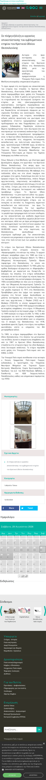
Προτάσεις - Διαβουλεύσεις (14, 685)
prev (1, 611)
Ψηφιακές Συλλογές (11, 671)
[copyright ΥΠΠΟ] (10, 66)
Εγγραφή (41, 16)
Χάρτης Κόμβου (10, 694)
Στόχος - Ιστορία (10, 639)
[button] (23, 769)
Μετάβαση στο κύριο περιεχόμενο (13, 3)
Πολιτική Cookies (33, 767)
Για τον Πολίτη (12, 682)
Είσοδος (33, 16)
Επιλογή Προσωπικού (12, 714)
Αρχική (4, 23)
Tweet (30, 508)
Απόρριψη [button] (33, 775)
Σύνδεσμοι (8, 691)
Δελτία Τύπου (9, 706)
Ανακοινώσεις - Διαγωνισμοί (15, 711)
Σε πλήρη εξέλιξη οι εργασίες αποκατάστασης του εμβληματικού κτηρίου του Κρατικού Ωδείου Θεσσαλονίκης (23, 465)
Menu (40, 8)
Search (27, 8)
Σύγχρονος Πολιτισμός (13, 668)
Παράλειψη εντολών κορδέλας (12, 1)
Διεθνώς (7, 674)
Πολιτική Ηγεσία (10, 642)
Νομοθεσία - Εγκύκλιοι (12, 651)
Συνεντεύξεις (9, 708)
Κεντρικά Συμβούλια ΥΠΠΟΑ (14, 717)
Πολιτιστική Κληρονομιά (13, 662)
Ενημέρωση (11, 702)
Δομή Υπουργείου (10, 645)
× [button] (44, 744)
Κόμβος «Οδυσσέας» (12, 665)
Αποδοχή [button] (12, 775)
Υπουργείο (10, 636)
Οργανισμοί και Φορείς (13, 648)
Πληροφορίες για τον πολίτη (15, 688)
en (22, 8)
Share (11, 508)
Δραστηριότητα (13, 659)
